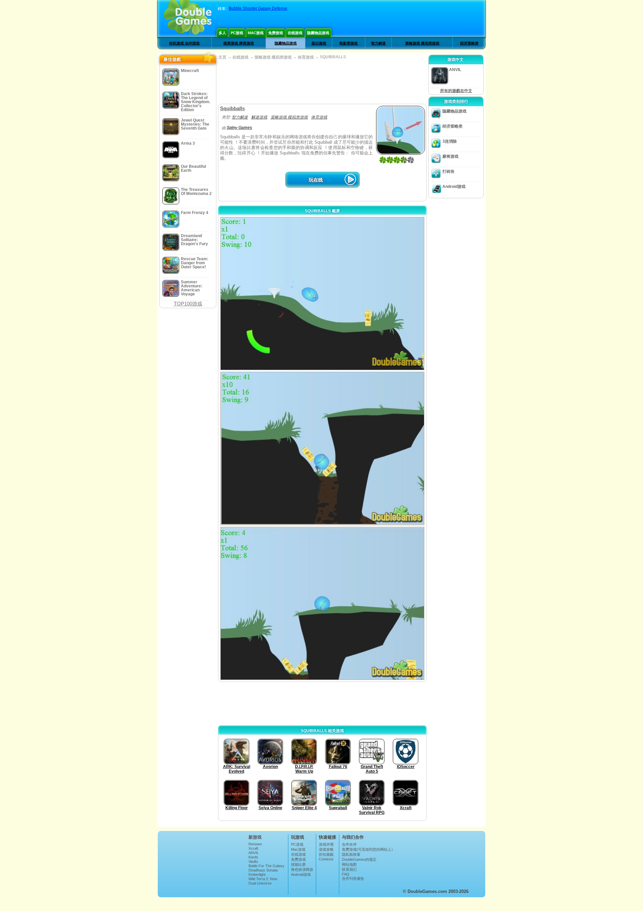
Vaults (253, 861)
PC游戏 (237, 33)
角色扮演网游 (302, 869)
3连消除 (449, 141)
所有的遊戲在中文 (456, 90)
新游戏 (255, 837)
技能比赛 (298, 864)
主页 (222, 57)
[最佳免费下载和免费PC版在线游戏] (188, 18)
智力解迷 (378, 43)
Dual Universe (260, 883)
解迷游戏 (259, 117)
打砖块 (448, 171)
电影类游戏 (348, 43)
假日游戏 (318, 43)
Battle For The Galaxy (266, 866)
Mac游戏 (256, 33)
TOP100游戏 (188, 303)
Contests (326, 859)
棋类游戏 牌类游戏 (238, 43)
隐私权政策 (351, 854)
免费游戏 (275, 33)
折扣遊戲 (326, 854)
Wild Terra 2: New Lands (262, 881)
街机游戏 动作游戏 (184, 43)
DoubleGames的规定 (359, 859)
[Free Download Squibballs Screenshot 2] (322, 448)
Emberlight (257, 874)
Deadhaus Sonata (263, 870)
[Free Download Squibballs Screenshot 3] (322, 603)
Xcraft (253, 848)
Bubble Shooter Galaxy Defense (258, 8)
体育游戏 (306, 57)
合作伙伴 (349, 844)
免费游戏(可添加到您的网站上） (368, 849)
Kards (253, 857)
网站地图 (349, 864)
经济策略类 (469, 43)
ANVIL (253, 853)
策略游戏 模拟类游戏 (422, 43)
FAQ (345, 874)
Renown (255, 844)
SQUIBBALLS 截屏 (322, 211)
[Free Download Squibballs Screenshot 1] (322, 293)
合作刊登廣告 (353, 879)
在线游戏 (295, 33)
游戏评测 (326, 844)
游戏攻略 (326, 849)
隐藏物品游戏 (318, 33)
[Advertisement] (322, 82)
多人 (222, 33)
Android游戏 (454, 186)
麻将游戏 (450, 156)
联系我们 (349, 869)
